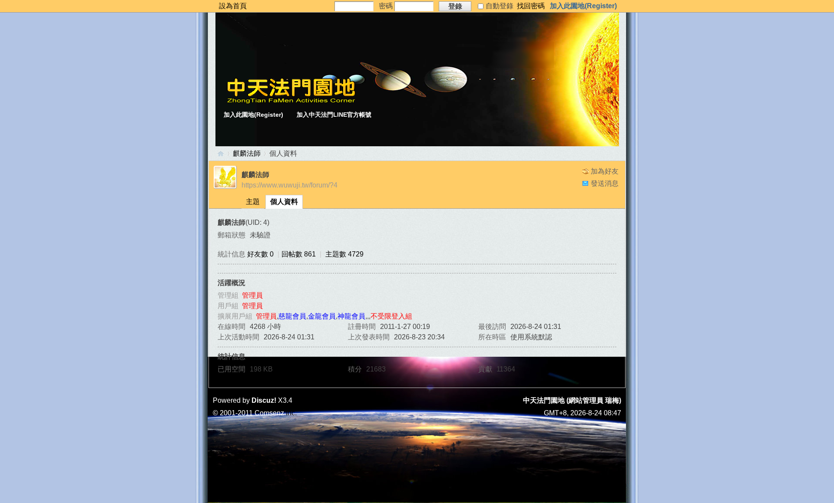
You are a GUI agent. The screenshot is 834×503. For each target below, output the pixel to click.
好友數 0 (260, 254)
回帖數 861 (298, 254)
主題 (253, 201)
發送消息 (605, 183)
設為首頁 (233, 6)
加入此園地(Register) (583, 6)
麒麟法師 (247, 153)
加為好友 (605, 171)
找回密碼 (531, 6)
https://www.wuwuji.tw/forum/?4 (290, 185)
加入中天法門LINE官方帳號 (334, 114)
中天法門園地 (220, 153)
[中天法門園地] (291, 101)
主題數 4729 (344, 254)
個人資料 (284, 201)
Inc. (291, 413)
